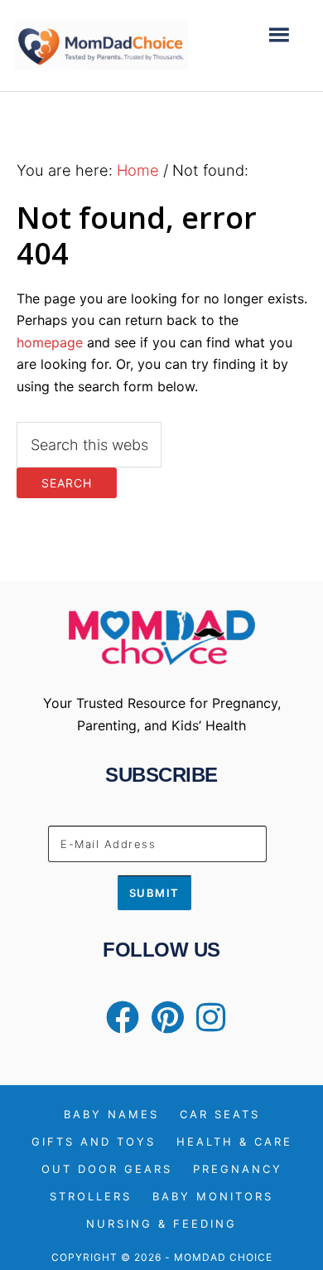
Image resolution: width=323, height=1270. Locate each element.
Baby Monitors (212, 1196)
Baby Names (111, 1114)
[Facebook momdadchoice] (118, 1024)
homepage (50, 342)
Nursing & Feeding (161, 1224)
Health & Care (234, 1142)
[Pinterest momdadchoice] (163, 1024)
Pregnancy (237, 1169)
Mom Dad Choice (102, 45)
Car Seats (220, 1114)
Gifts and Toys (93, 1142)
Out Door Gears (106, 1169)
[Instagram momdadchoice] (206, 1024)
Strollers (91, 1196)
